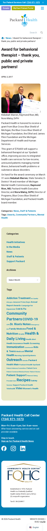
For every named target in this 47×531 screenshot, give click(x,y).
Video (19, 388)
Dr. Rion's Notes (20, 324)
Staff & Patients (28, 211)
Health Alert (31, 339)
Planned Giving (32, 376)
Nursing (18, 355)
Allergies (10, 302)
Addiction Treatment (19, 298)
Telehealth (11, 389)
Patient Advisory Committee (16, 368)
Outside (25, 360)
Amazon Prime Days (21, 302)
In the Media (13, 247)
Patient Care (32, 368)
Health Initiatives (16, 242)
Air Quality (34, 298)
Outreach (14, 360)
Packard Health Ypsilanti (29, 365)
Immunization (15, 347)
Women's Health (30, 388)
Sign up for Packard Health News (17, 441)
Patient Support (17, 375)
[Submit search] (42, 32)
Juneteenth (29, 347)
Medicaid (20, 351)
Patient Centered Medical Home (18, 372)
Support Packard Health (23, 385)
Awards (11, 214)
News (8, 38)
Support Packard (16, 261)
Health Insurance (15, 343)
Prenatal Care (11, 381)
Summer (9, 385)
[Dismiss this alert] (43, 2)
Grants (21, 334)
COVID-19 (30, 319)
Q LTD (42, 522)
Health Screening (31, 343)
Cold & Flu (21, 309)
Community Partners (26, 214)
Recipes (24, 380)
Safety (34, 380)
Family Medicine (17, 328)
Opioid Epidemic (29, 355)
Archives (11, 270)
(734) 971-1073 (33, 2)
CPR (8, 325)
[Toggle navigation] (42, 8)
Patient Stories (35, 372)
